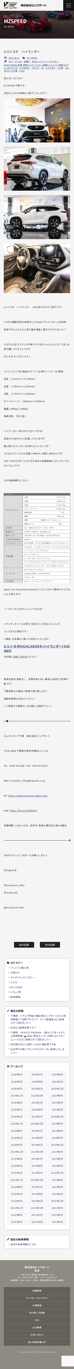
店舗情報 (37, 1290)
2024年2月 (16, 1144)
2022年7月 (37, 1186)
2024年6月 (57, 1130)
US (42, 67)
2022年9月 (57, 1179)
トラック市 (16, 992)
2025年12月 (57, 1088)
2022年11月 (16, 1179)
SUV (11, 61)
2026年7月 (37, 1074)
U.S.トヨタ (50, 67)
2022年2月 (16, 1200)
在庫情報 (37, 1305)
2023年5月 (16, 1165)
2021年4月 (37, 1221)
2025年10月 (37, 1095)
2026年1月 (37, 1088)
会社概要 (37, 1327)
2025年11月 (16, 1095)
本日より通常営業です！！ (23, 1027)
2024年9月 (57, 1123)
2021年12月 (57, 1200)
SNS (37, 1319)
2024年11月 (16, 1123)
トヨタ (22, 70)
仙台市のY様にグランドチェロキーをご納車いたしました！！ (37, 1050)
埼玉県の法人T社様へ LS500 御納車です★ (33, 1044)
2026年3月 (57, 1081)
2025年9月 (57, 1095)
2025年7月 (37, 1102)
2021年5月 (16, 1221)
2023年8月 (16, 1158)
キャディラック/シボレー (23, 977)
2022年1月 (37, 1200)
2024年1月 (37, 1144)
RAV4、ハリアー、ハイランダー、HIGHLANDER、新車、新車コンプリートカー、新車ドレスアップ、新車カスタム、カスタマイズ (36, 64)
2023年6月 (57, 1158)
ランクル (18, 61)
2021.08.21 (14, 57)
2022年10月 (37, 1179)
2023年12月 (57, 1144)
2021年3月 (57, 1221)
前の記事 (24, 945)
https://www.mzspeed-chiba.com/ (28, 795)
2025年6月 (57, 1102)
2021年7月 (37, 1214)
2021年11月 (16, 1207)
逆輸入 (27, 61)
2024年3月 (57, 1137)
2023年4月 (37, 1165)
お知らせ (15, 972)
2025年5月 (16, 1109)
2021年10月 (37, 1207)
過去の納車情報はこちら (23, 1244)
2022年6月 (57, 1186)
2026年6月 (57, 1074)
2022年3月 (57, 1193)
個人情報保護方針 (37, 1342)
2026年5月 (16, 1081)
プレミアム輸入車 (20, 967)
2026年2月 (16, 1088)
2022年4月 (37, 1193)
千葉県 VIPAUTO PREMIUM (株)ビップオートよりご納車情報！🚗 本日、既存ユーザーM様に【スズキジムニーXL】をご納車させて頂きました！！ (38, 1036)
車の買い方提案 (37, 1312)
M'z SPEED (32, 57)
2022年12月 (57, 1172)
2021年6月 (57, 1214)
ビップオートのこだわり (37, 1297)
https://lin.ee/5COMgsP (23, 810)
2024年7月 (37, 1130)
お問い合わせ (20, 656)
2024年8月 (16, 1130)
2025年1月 (37, 1116)
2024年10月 (37, 1123)
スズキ (14, 982)
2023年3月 (57, 1165)
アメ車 (60, 67)
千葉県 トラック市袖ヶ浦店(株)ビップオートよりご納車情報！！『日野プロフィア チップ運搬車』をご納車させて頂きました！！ (38, 1019)
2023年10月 (37, 1151)
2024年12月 (57, 1116)
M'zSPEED (24, 67)
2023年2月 (16, 1172)
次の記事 (50, 945)
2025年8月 (16, 1102)
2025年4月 (37, 1109)
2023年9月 (57, 1151)
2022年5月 (16, 1193)
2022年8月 (16, 1186)
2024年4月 (37, 1137)
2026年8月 (16, 1074)
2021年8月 (16, 1214)
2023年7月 (37, 1158)
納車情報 (15, 997)
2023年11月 (16, 1151)
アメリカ (35, 67)
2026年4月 (37, 1081)
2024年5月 (16, 1137)
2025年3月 (57, 1109)
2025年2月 (16, 1116)
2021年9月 (57, 1207)
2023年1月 (37, 1172)
